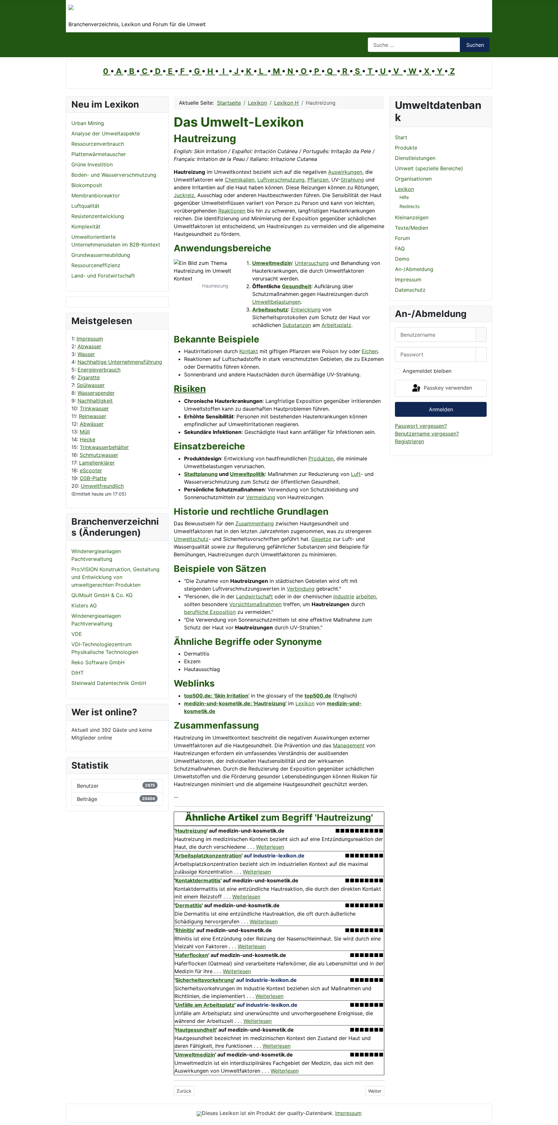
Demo (402, 259)
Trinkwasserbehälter (104, 447)
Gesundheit (296, 286)
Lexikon (305, 703)
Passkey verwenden (447, 387)
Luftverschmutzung (281, 179)
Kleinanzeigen (412, 217)
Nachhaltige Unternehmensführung (120, 362)
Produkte (406, 147)
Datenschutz (410, 290)
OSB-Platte (93, 478)
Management (349, 745)
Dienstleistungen (415, 158)
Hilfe (404, 197)
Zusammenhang (254, 523)
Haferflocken (191, 955)
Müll (85, 431)
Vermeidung (260, 497)
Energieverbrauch (99, 369)
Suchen (475, 45)
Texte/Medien (411, 228)
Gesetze (321, 539)
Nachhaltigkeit (95, 400)
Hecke (87, 439)
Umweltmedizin (272, 263)
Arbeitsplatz (336, 325)
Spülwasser (91, 385)
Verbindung (301, 588)
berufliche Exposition (210, 612)
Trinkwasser (94, 408)
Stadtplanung (201, 474)
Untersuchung (312, 263)
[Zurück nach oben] (550, 1117)
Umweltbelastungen (276, 302)
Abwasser (89, 346)
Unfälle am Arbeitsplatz (204, 1005)
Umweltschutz (191, 539)
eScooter (91, 470)
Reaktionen (231, 210)
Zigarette (89, 377)
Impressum (90, 338)
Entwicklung (306, 309)
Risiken (190, 388)
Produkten (321, 458)
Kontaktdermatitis (198, 880)
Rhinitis (184, 930)
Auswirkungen (345, 172)
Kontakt (248, 351)
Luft (356, 474)
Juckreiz (184, 195)
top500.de (318, 695)
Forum (402, 238)
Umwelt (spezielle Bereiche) (429, 168)
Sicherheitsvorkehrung (204, 980)
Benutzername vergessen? (427, 433)
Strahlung (352, 179)
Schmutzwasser (99, 455)
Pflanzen (317, 179)
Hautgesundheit (195, 1029)
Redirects (409, 206)
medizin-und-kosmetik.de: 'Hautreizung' (235, 703)
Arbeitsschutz (270, 309)
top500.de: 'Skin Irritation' (216, 695)
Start (401, 137)
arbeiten (366, 596)
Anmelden (441, 409)
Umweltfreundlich (102, 486)
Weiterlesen (270, 847)
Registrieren (409, 441)
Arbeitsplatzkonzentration (208, 855)
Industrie (343, 596)
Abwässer (92, 424)
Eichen (370, 351)
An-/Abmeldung (414, 269)
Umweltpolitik (247, 474)
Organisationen (413, 178)
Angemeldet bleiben (427, 371)
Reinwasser (92, 416)
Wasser (86, 354)
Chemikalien (239, 179)
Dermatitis (188, 905)
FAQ (400, 248)
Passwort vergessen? (421, 426)
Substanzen (297, 325)
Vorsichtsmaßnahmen (255, 604)
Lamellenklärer (97, 462)
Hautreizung (191, 830)
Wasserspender (96, 393)
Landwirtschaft (254, 596)
